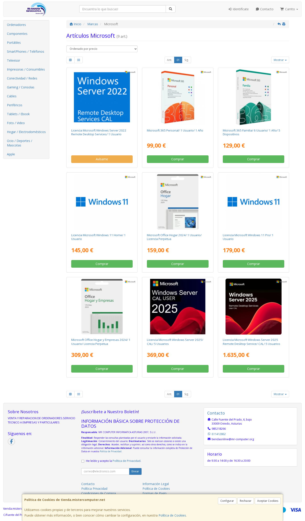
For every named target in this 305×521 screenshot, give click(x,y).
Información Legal (155, 484)
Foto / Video (16, 123)
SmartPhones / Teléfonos (25, 51)
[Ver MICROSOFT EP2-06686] (102, 307)
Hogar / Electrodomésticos (26, 132)
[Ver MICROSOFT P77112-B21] (178, 307)
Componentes (17, 33)
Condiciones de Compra (98, 493)
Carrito (290, 9)
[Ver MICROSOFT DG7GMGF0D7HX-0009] (102, 97)
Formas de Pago (154, 493)
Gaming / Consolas (20, 87)
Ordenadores (16, 25)
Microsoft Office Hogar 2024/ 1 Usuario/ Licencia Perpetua (174, 237)
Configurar (227, 501)
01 (178, 60)
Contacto (266, 9)
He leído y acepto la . (113, 461)
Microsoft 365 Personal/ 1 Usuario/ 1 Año (175, 130)
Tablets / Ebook (18, 114)
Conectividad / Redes (22, 78)
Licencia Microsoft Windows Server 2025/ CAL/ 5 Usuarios (175, 342)
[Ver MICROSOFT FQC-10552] (253, 202)
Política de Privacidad (110, 451)
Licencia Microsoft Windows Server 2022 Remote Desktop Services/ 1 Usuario (98, 132)
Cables (12, 96)
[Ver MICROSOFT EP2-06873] (178, 202)
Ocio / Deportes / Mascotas (19, 143)
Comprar (177, 159)
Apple (11, 154)
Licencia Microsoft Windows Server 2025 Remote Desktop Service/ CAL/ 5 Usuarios (251, 342)
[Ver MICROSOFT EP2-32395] (253, 97)
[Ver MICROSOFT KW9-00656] (102, 202)
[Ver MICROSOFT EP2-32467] (178, 97)
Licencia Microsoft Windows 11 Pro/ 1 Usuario (248, 237)
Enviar (135, 471)
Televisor (13, 60)
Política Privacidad (94, 488)
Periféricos (14, 105)
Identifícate (240, 9)
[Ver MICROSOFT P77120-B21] (253, 307)
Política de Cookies (172, 515)
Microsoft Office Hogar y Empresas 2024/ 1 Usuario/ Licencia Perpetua (100, 342)
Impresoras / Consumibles (26, 69)
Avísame (102, 159)
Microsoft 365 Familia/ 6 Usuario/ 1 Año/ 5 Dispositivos (251, 132)
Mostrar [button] (279, 60)
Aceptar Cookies (267, 501)
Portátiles (14, 42)
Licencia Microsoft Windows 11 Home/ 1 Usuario (98, 237)
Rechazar (245, 501)
